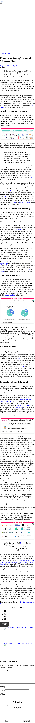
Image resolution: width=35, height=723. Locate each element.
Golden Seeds (22, 560)
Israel (19, 358)
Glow (4, 179)
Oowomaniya (9, 415)
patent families (10, 295)
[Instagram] (23, 713)
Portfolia (31, 560)
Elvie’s (5, 196)
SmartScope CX (5, 401)
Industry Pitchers (5, 53)
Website (2, 694)
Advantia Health (24, 202)
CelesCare (19, 407)
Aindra (28, 399)
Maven (13, 202)
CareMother (28, 405)
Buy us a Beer (4, 624)
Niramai (22, 399)
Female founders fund (19, 562)
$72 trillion (19, 229)
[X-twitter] (17, 713)
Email (2, 690)
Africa (21, 366)
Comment (4, 671)
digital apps (4, 264)
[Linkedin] (12, 713)
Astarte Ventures (5, 562)
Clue (31, 177)
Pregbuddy (19, 405)
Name (2, 687)
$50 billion (9, 191)
